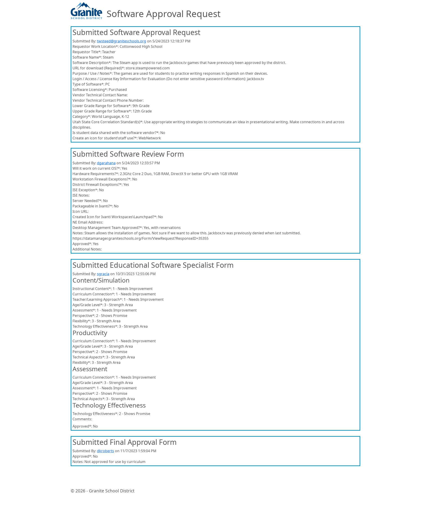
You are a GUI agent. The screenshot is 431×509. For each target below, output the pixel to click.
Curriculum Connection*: (94, 294)
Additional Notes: (87, 249)
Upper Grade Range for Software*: (102, 111)
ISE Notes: (81, 195)
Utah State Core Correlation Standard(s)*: (108, 121)
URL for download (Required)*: (99, 68)
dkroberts (105, 450)
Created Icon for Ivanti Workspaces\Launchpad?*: (115, 216)
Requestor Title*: (87, 51)
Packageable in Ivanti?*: (93, 206)
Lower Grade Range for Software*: (102, 105)
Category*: (82, 116)
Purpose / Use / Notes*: (93, 73)
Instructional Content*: (92, 288)
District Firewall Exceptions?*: (98, 184)
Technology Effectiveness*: (95, 326)
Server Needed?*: (87, 200)
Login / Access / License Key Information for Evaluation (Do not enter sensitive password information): (159, 78)
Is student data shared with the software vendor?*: (116, 132)
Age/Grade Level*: (88, 304)
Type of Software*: (88, 84)
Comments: (82, 419)
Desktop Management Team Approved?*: (108, 227)
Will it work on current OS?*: (97, 168)
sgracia (103, 273)
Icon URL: (80, 211)
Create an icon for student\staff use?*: (105, 138)
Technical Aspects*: (89, 357)
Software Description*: (92, 62)
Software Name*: (87, 57)
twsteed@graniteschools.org (121, 41)
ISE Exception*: (85, 189)
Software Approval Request (163, 13)
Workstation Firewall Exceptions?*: (102, 179)
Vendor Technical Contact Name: (100, 94)
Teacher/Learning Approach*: (98, 299)
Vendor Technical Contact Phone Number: (108, 100)
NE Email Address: (88, 222)
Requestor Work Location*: (96, 46)
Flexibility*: (82, 320)
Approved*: (82, 243)
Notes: (78, 232)
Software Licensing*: (90, 89)
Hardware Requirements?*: (96, 173)
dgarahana (106, 162)
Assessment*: (84, 310)
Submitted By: (84, 41)
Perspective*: (84, 315)
